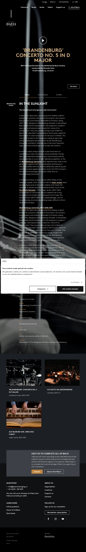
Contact (48, 497)
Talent (50, 7)
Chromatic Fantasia (27, 190)
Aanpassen (41, 289)
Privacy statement (12, 533)
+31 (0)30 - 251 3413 (14, 489)
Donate (37, 472)
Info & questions (64, 2)
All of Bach (75, 7)
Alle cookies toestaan (70, 289)
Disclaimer (10, 536)
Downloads (10, 513)
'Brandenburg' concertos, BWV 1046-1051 (36, 208)
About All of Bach (54, 472)
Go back (73, 86)
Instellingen (75, 282)
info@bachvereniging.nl (16, 487)
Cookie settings (11, 540)
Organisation (50, 487)
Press (8, 543)
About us (52, 2)
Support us (60, 7)
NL (43, 2)
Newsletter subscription (57, 512)
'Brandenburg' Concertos (32, 161)
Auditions (48, 490)
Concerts (24, 7)
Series (33, 7)
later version (57, 182)
